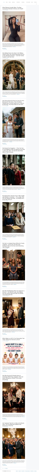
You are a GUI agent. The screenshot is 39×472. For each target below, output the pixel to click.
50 (5, 468)
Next (7, 468)
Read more (14, 46)
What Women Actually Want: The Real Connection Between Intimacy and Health (12, 8)
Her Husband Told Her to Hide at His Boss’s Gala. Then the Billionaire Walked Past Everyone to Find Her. (13, 424)
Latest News (4, 48)
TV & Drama (4, 238)
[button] (15, 2)
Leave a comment (5, 96)
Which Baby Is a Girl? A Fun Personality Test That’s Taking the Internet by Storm (13, 339)
